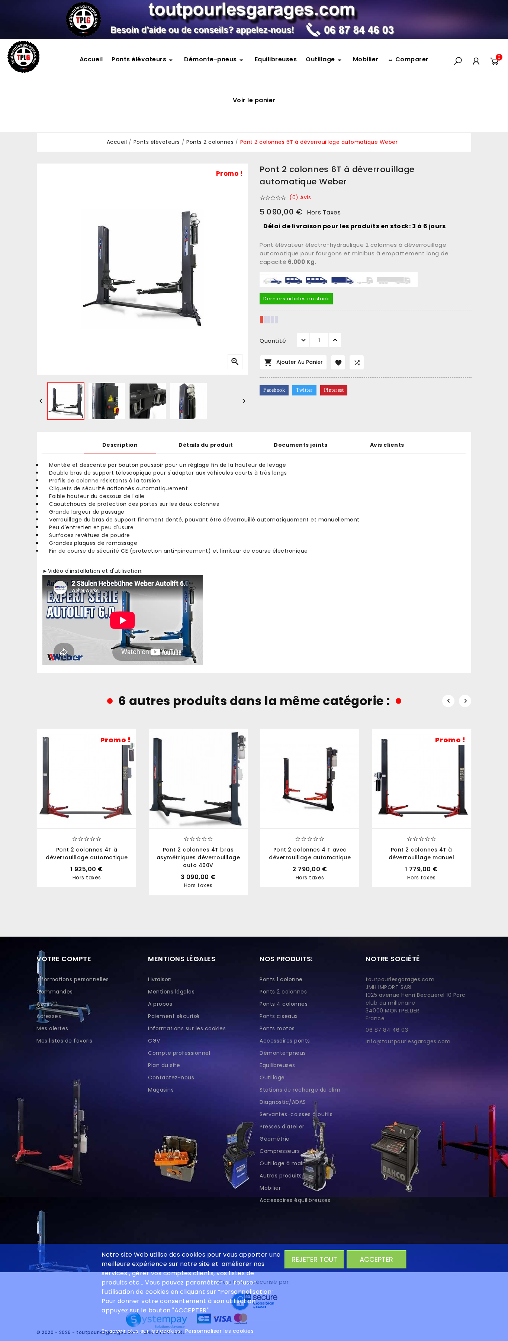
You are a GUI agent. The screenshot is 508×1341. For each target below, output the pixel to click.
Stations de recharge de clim (300, 1089)
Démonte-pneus (283, 1053)
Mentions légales (171, 991)
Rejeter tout (314, 1259)
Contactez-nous (171, 1077)
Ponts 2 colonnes (283, 991)
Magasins (161, 1089)
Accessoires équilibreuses (295, 1200)
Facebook (274, 390)
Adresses (48, 1016)
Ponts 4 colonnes (284, 1004)
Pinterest (334, 390)
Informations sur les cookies (187, 1028)
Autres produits (281, 1175)
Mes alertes (52, 1028)
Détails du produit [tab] (206, 445)
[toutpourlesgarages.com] (254, 19)
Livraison (160, 979)
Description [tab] (120, 445)
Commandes (54, 991)
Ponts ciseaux (279, 1016)
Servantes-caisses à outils (296, 1114)
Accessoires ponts (285, 1040)
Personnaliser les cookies (219, 1331)
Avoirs (44, 1004)
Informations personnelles (72, 979)
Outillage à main (283, 1163)
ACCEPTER (376, 1259)
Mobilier (270, 1188)
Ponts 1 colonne (281, 979)
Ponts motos (277, 1028)
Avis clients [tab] (387, 445)
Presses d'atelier (282, 1126)
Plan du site (164, 1065)
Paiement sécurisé (174, 1016)
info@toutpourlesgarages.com (408, 1041)
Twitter (304, 390)
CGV (154, 1040)
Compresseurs (280, 1151)
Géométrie (275, 1139)
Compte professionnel (179, 1053)
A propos (160, 1004)
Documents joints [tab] (300, 445)
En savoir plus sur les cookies (142, 1331)
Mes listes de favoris (64, 1040)
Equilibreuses (277, 1065)
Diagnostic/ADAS (283, 1102)
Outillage (272, 1077)
